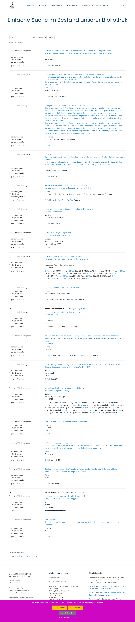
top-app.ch (73, 618)
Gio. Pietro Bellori (52, 315)
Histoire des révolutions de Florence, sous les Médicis (66, 185)
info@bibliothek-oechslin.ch (23, 590)
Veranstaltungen (57, 5)
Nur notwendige (75, 608)
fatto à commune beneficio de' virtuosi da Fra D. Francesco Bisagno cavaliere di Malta (78, 53)
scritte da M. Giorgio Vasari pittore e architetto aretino (66, 259)
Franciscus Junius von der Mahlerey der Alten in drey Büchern (69, 209)
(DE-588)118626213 (80, 492)
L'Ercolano (49, 154)
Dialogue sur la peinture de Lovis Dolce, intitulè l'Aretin (66, 105)
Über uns (30, 5)
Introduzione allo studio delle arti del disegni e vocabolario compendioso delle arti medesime (82, 336)
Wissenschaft (87, 5)
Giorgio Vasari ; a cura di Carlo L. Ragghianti (62, 498)
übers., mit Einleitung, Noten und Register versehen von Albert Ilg (71, 471)
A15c (46, 403)
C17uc (47, 271)
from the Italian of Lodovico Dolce (58, 235)
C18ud (104, 403)
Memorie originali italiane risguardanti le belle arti (64, 388)
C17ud (47, 65)
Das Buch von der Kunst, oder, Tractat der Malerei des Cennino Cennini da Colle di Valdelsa (81, 469)
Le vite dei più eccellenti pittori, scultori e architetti (65, 496)
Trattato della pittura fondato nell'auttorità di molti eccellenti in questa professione (78, 51)
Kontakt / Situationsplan (57, 581)
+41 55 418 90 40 (20, 588)
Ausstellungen (72, 5)
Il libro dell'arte (51, 520)
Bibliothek (42, 5)
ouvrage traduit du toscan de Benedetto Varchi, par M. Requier (70, 188)
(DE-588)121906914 (80, 308)
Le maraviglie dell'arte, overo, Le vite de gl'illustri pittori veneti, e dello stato (74, 74)
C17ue (47, 355)
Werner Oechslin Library (24, 593)
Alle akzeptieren (59, 608)
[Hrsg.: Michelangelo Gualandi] (57, 390)
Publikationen (101, 5)
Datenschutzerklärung (67, 613)
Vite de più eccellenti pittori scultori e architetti (63, 256)
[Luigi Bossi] (49, 343)
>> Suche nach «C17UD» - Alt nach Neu (24, 556)
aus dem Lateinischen (53, 212)
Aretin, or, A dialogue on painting (58, 233)
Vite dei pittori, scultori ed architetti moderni (62, 312)
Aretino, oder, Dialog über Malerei (58, 443)
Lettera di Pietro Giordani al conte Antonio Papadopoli (66, 422)
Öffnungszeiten (54, 577)
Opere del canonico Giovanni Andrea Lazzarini (63, 287)
